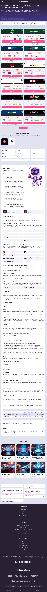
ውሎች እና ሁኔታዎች (9, 590)
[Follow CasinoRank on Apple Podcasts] (30, 562)
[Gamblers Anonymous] (16, 576)
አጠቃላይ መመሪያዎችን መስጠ (19, 218)
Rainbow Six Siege (23, 515)
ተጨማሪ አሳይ (22, 127)
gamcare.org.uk (26, 418)
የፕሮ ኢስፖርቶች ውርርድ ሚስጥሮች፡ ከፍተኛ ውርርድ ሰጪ (23, 533)
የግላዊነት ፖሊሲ (23, 549)
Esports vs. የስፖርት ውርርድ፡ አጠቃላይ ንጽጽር (23, 529)
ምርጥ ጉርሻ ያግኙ (23, 527)
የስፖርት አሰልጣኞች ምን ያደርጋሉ (23, 531)
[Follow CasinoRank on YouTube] (25, 562)
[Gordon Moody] (34, 576)
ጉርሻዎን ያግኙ (12, 41)
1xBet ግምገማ (12, 60)
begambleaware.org (27, 416)
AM (22, 565)
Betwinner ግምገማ (34, 43)
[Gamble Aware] (21, 581)
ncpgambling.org (26, 414)
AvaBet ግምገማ (12, 43)
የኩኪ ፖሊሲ (19, 590)
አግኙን (23, 543)
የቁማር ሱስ (28, 590)
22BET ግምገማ (34, 60)
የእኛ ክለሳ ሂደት (12, 171)
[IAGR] (10, 576)
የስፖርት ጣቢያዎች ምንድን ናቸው (23, 525)
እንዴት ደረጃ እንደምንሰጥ (23, 547)
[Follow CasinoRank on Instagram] (19, 562)
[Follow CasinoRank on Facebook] (16, 562)
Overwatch (23, 509)
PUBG (23, 513)
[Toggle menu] (2, 1)
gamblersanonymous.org (28, 412)
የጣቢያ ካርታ (37, 590)
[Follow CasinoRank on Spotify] (27, 562)
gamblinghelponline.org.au (22, 422)
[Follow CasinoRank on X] (22, 562)
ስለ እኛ (23, 541)
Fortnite (23, 511)
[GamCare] (24, 576)
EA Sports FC (23, 517)
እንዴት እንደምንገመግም (23, 545)
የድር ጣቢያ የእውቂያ (33, 431)
